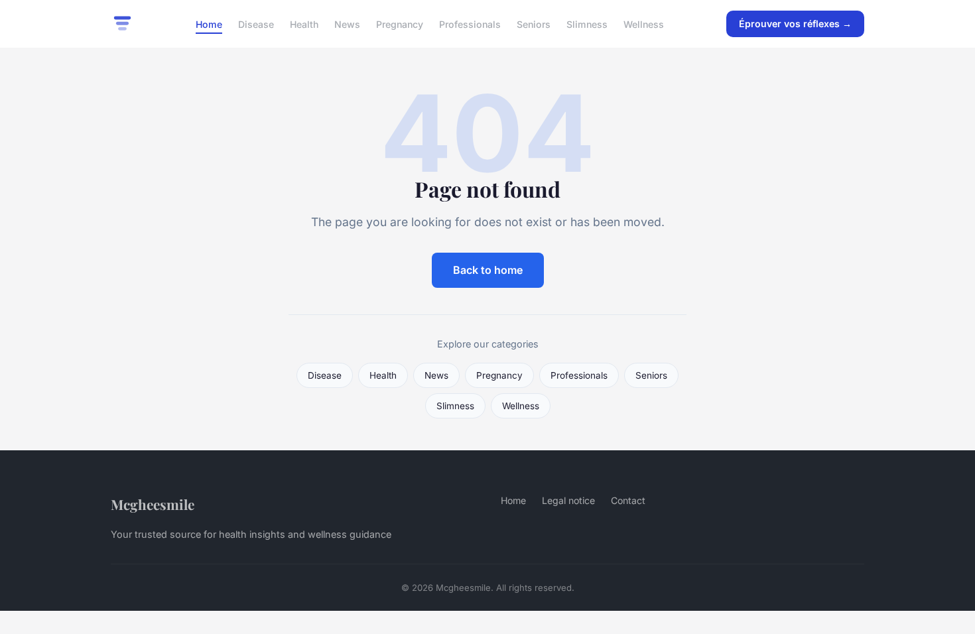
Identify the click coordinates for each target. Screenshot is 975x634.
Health (304, 23)
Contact (628, 500)
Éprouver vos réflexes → (795, 23)
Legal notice (568, 500)
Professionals (470, 23)
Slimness (587, 23)
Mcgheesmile (152, 504)
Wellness (643, 23)
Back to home (488, 270)
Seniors (534, 23)
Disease (256, 23)
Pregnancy (399, 23)
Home (209, 23)
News (347, 23)
